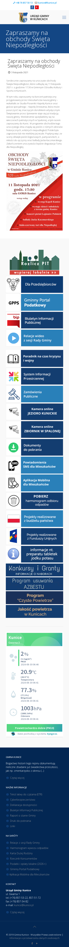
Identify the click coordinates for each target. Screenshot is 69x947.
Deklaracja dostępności (23, 805)
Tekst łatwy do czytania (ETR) (26, 794)
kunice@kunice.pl (47, 2)
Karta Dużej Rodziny (21, 853)
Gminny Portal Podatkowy (24, 869)
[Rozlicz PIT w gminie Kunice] (34, 262)
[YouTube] (37, 7)
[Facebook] (32, 7)
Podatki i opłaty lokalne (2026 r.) (28, 864)
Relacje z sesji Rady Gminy (25, 842)
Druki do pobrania (20, 820)
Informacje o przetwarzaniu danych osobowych (34, 938)
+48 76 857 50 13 (24, 2)
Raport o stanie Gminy (23, 815)
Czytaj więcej (17, 777)
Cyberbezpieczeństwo (22, 799)
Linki (12, 826)
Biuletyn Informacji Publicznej (26, 810)
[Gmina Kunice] (34, 17)
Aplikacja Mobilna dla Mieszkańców (29, 874)
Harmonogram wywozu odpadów (29, 848)
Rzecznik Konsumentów (23, 858)
